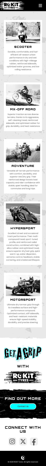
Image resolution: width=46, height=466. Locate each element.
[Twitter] (23, 441)
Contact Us (23, 406)
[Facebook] (33, 441)
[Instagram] (12, 441)
